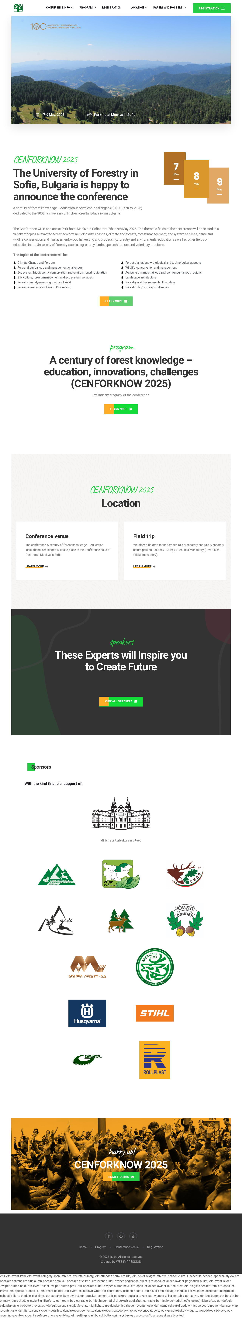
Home (83, 1247)
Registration (111, 7)
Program (86, 7)
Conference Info (58, 7)
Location (137, 7)
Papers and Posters (167, 7)
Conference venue (127, 1247)
